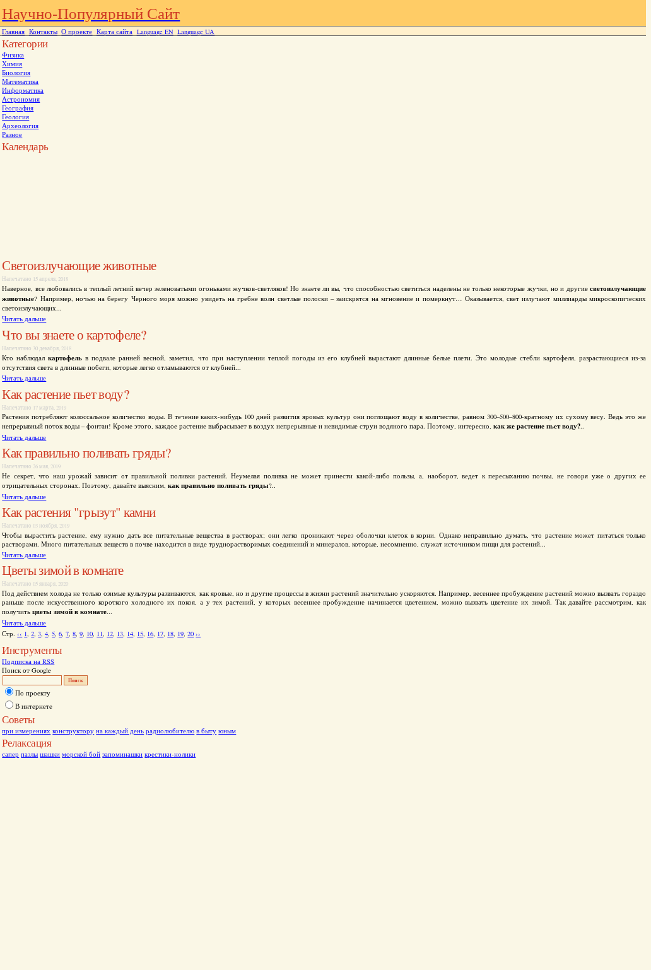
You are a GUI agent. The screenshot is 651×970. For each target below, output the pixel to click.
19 (180, 633)
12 (110, 633)
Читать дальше (24, 318)
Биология (16, 72)
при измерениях (26, 730)
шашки (50, 754)
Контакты (43, 31)
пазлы (29, 754)
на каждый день (120, 730)
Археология (20, 125)
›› (198, 633)
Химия (12, 63)
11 (100, 633)
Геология (15, 116)
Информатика (23, 90)
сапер (10, 754)
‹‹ (19, 633)
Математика (20, 81)
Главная (13, 31)
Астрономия (21, 99)
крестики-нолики (170, 754)
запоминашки (122, 754)
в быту (206, 730)
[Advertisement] (52, 181)
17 (160, 633)
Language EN (155, 31)
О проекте (76, 31)
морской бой (81, 754)
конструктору (73, 730)
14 (130, 633)
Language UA (195, 31)
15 (140, 633)
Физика (13, 54)
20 (190, 633)
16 (150, 633)
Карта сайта (114, 31)
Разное (12, 134)
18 (170, 633)
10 (89, 633)
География (17, 108)
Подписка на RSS (28, 661)
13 (120, 633)
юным (227, 730)
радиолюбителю (170, 730)
